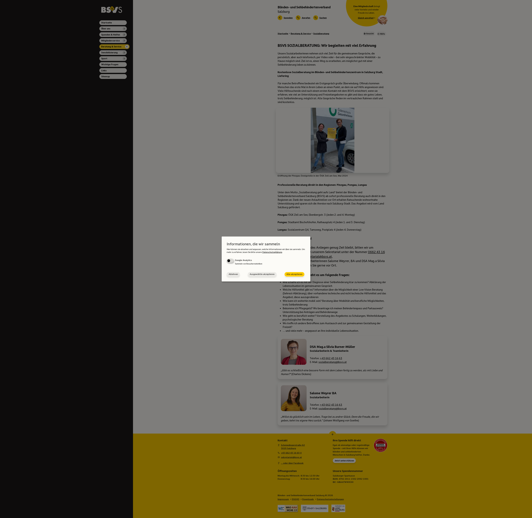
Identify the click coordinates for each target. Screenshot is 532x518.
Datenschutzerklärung (272, 252)
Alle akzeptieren (294, 274)
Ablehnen (233, 274)
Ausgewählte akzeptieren (262, 274)
